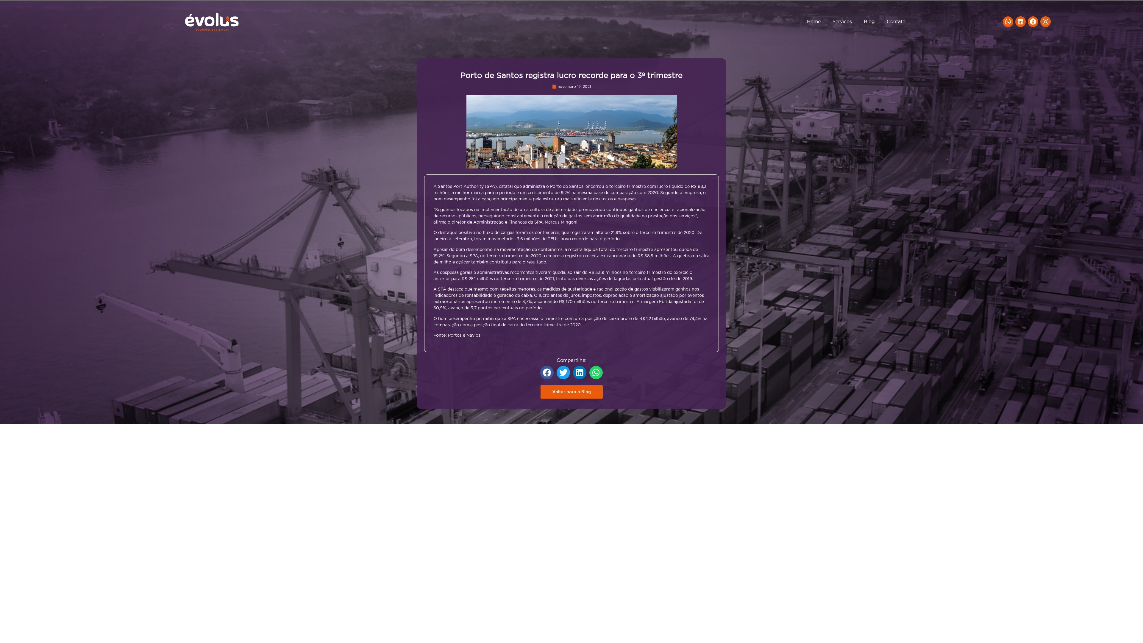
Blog (869, 21)
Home (814, 21)
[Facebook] (1033, 21)
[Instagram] (1045, 21)
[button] (547, 372)
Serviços (842, 21)
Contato (896, 21)
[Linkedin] (1020, 21)
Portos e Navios (464, 335)
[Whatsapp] (1008, 21)
